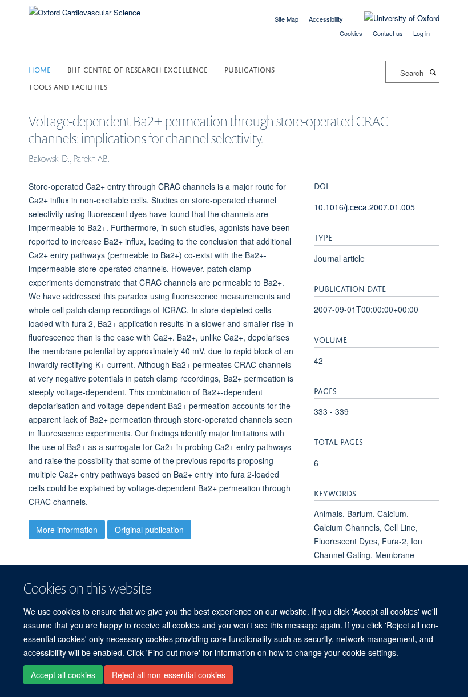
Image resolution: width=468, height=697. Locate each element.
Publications (249, 68)
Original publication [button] (149, 529)
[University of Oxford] (393, 18)
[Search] (432, 72)
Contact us (388, 33)
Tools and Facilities (68, 86)
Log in (421, 33)
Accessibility (326, 18)
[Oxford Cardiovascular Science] (84, 8)
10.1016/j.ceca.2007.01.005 (364, 207)
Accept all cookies (63, 674)
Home (40, 68)
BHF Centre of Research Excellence (137, 68)
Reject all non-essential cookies (168, 674)
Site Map (286, 18)
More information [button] (67, 529)
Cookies (351, 33)
